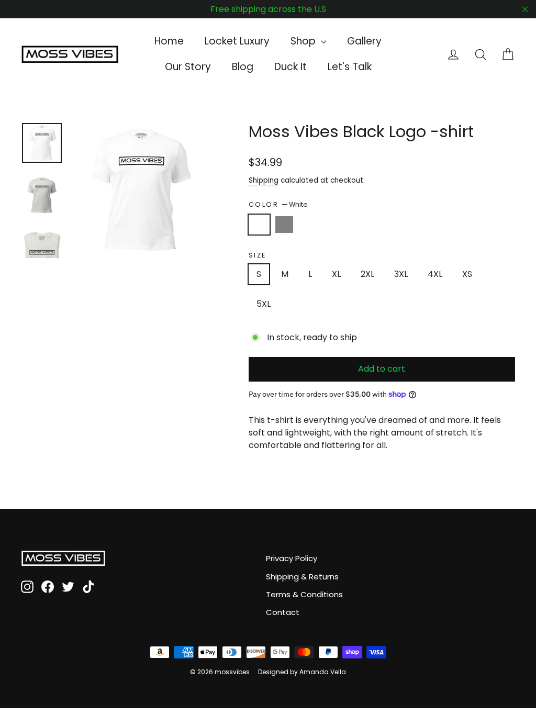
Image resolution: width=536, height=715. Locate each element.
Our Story (188, 67)
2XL (367, 274)
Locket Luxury (237, 41)
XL (336, 274)
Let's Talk (350, 67)
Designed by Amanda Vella (302, 671)
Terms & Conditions (304, 594)
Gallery (364, 41)
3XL (401, 274)
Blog (242, 67)
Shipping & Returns (302, 576)
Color (278, 204)
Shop (304, 41)
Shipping (263, 180)
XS (467, 274)
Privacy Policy (291, 558)
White (259, 224)
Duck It (290, 67)
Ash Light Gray (284, 224)
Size (257, 255)
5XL (263, 304)
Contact (282, 612)
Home (169, 41)
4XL (435, 274)
